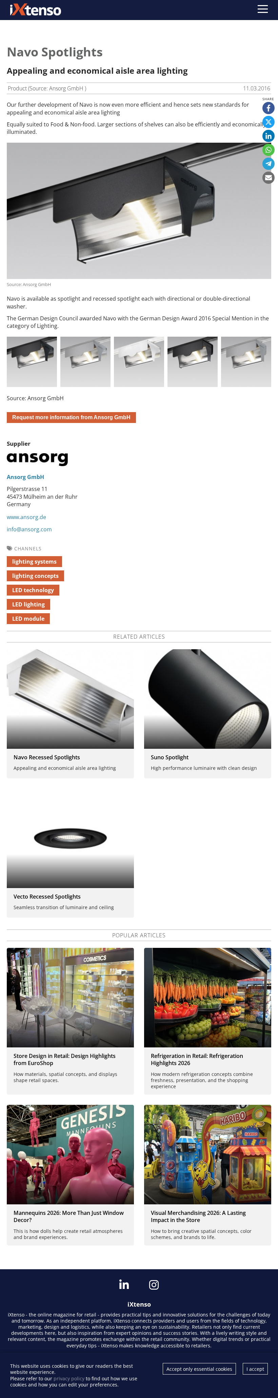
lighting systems (34, 561)
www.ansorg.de (26, 517)
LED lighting (28, 604)
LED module (28, 618)
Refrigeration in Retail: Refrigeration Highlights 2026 (197, 1059)
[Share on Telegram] (268, 164)
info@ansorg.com (29, 529)
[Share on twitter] (268, 122)
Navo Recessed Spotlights (47, 757)
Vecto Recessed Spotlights (47, 896)
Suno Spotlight (169, 757)
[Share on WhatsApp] (268, 150)
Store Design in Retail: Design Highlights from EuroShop (65, 1059)
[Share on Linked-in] (268, 136)
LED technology (33, 590)
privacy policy (69, 1378)
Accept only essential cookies (199, 1369)
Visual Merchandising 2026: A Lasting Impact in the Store (198, 1216)
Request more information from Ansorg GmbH (71, 417)
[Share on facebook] (268, 108)
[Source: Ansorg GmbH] (32, 362)
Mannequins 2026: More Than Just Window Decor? (69, 1216)
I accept (255, 1369)
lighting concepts (35, 576)
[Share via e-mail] (268, 178)
